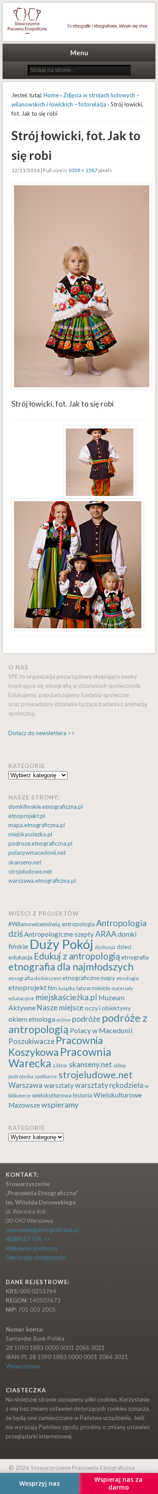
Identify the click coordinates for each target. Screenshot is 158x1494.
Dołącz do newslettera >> (41, 732)
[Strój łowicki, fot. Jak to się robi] (78, 286)
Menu (79, 53)
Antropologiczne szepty (59, 934)
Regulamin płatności (31, 1248)
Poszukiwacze (31, 1041)
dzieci (124, 947)
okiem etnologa (31, 1019)
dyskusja (105, 947)
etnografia (135, 957)
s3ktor (60, 1065)
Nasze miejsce (60, 1007)
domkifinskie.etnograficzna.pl (45, 806)
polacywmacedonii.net (37, 852)
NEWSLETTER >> (28, 1239)
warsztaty (59, 1085)
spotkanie (46, 1076)
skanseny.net (24, 862)
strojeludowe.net (30, 871)
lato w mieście (93, 988)
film (52, 988)
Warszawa (25, 1085)
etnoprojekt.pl (26, 815)
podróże (86, 1018)
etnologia (127, 978)
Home (51, 95)
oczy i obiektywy (108, 1008)
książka (66, 988)
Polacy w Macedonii (101, 1030)
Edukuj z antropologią (77, 956)
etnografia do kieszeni (34, 978)
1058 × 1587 (82, 170)
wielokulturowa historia (62, 1095)
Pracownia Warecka (59, 1057)
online (64, 1020)
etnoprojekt (27, 987)
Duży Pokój (61, 944)
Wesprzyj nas (23, 1366)
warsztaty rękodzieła (109, 1085)
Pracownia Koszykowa (55, 1046)
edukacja (20, 957)
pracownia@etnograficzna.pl (42, 1229)
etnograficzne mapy (88, 977)
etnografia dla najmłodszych (70, 966)
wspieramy (60, 1104)
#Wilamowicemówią (34, 924)
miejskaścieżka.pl (66, 997)
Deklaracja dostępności (36, 1257)
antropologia (78, 924)
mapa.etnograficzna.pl (36, 824)
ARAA (105, 933)
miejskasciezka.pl (30, 834)
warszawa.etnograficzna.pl (42, 880)
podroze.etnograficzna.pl (40, 843)
